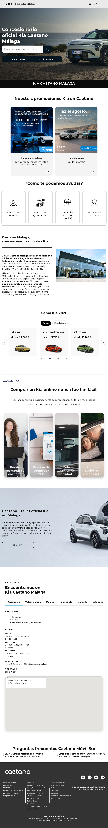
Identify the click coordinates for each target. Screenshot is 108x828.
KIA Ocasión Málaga (11, 793)
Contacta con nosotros (94, 214)
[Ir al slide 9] (63, 358)
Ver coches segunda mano (40, 214)
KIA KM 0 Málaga (9, 788)
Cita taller (54, 790)
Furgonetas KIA (9, 796)
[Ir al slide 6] (55, 358)
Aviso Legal (31, 782)
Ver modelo (22, 353)
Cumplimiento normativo (37, 788)
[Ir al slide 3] (47, 358)
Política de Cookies (34, 790)
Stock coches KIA (9, 782)
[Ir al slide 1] (42, 358)
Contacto (54, 793)
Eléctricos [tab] (60, 323)
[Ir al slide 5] (52, 358)
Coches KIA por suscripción (61, 796)
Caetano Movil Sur (58, 782)
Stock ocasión (46, 59)
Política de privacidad (35, 793)
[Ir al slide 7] (58, 358)
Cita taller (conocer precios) (67, 215)
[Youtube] (96, 777)
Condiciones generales (35, 785)
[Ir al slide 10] (66, 358)
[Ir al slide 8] (60, 358)
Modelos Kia (7, 785)
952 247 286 (10, 672)
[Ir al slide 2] (44, 358)
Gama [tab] (46, 323)
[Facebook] (83, 777)
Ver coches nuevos (13, 214)
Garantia (30, 803)
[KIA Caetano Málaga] (9, 4)
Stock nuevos (18, 59)
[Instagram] (90, 777)
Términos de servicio (34, 796)
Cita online (18, 545)
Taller (53, 788)
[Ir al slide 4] (50, 358)
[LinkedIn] (103, 777)
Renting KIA (55, 798)
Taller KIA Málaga (57, 785)
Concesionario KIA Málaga (13, 790)
